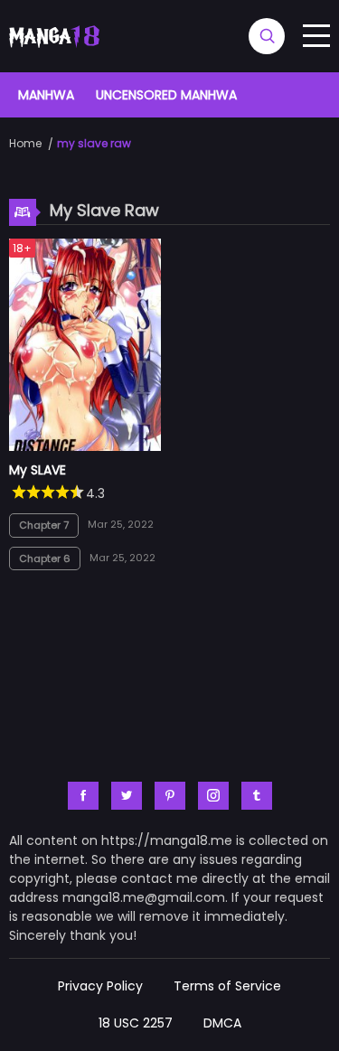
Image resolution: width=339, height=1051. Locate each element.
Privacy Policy (100, 986)
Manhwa (46, 95)
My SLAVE (37, 470)
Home (25, 143)
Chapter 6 (45, 558)
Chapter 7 (44, 525)
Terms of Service (227, 986)
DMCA (222, 1023)
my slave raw (94, 143)
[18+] (85, 446)
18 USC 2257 (136, 1023)
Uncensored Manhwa (166, 95)
